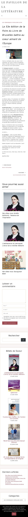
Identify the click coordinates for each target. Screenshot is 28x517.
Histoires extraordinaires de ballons (14, 484)
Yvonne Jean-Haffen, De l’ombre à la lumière (14, 417)
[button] (2, 15)
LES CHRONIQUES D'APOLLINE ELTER (12, 22)
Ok (14, 513)
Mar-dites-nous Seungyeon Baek (13, 481)
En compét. (8, 482)
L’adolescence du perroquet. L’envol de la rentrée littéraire (14, 373)
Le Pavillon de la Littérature (14, 7)
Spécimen (14, 392)
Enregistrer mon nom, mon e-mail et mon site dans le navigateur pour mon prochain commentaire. (15, 318)
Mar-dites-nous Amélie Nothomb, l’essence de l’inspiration (10, 215)
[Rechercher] (23, 340)
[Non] (26, 511)
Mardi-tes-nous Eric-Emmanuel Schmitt (14, 441)
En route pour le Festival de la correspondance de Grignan (14, 457)
